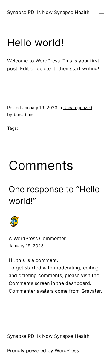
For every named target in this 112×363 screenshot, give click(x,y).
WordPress (67, 350)
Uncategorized (77, 107)
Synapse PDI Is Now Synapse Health (48, 12)
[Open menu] (101, 12)
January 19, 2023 (26, 245)
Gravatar (91, 291)
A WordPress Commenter (37, 238)
